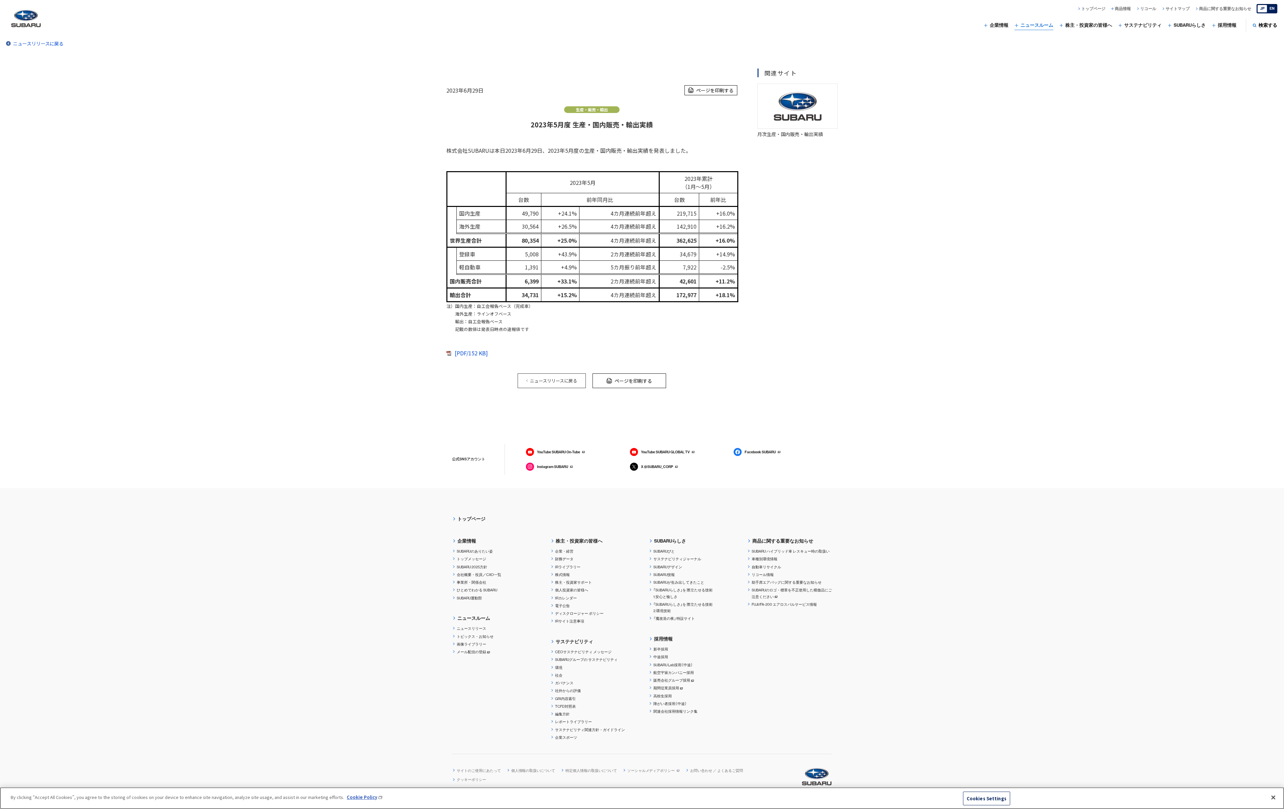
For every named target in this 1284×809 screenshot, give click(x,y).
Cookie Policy (362, 797)
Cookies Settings (986, 798)
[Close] (1273, 797)
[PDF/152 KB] (471, 353)
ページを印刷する (715, 90)
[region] (642, 798)
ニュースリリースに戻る (38, 43)
